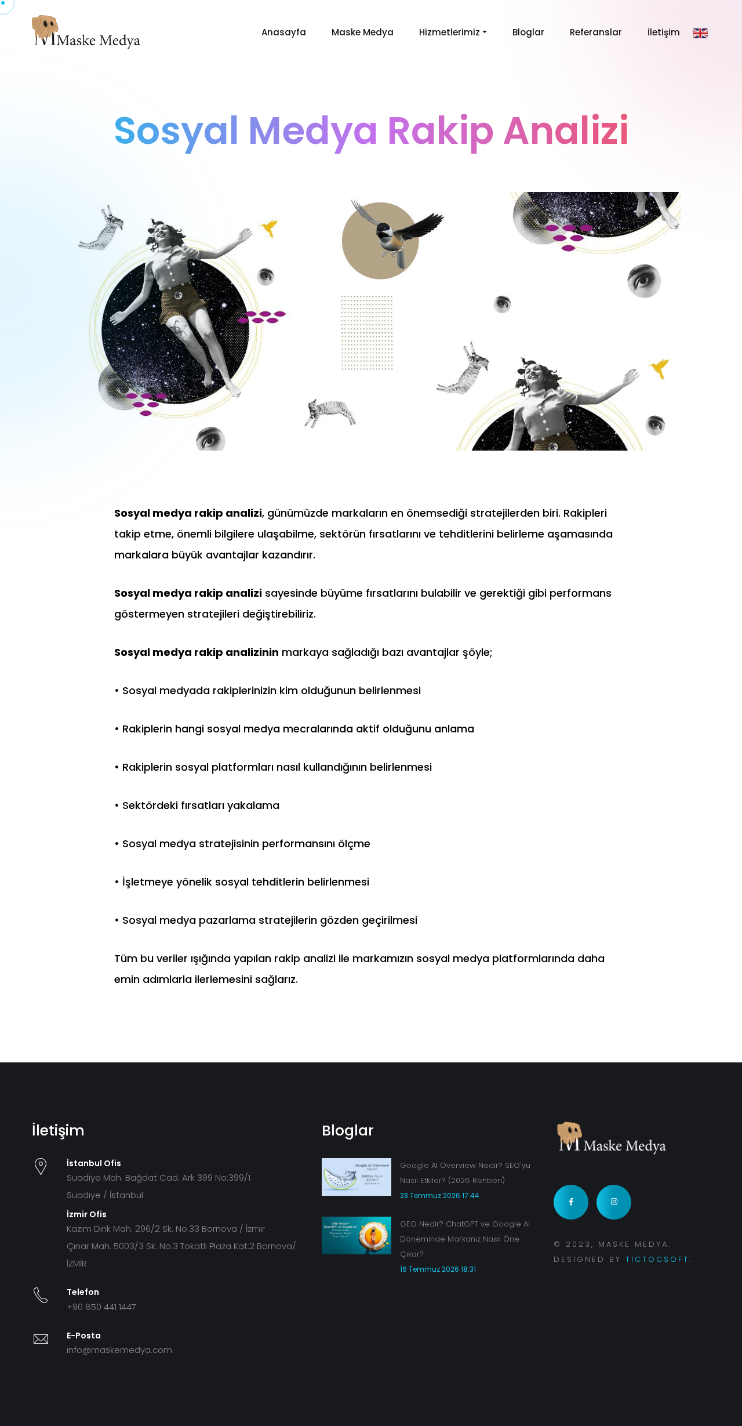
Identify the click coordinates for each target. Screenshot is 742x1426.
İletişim (664, 32)
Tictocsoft (657, 1259)
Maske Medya (363, 32)
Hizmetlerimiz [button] (449, 32)
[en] (700, 33)
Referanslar (596, 32)
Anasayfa (283, 32)
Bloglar (528, 32)
